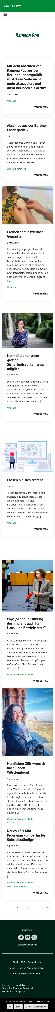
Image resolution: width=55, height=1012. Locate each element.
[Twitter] (21, 937)
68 (48, 907)
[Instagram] (34, 937)
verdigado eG (20, 991)
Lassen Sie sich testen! (25, 480)
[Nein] (51, 1005)
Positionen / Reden (25, 674)
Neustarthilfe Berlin (17, 886)
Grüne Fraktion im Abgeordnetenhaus (26, 968)
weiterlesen (40, 107)
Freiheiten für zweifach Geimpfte (25, 234)
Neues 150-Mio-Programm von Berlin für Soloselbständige (26, 835)
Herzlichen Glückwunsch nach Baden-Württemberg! (26, 768)
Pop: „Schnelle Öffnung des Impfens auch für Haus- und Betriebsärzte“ (26, 623)
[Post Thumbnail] (27, 205)
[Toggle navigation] (5, 14)
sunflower (24, 988)
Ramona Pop (13, 6)
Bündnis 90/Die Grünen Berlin (27, 962)
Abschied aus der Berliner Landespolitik (27, 127)
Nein (18, 1007)
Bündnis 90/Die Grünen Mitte (26, 973)
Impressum (27, 930)
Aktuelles (11, 100)
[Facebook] (28, 937)
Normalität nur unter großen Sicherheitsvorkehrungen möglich (27, 362)
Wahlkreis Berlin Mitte (17, 168)
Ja (10, 1007)
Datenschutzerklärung (27, 944)
